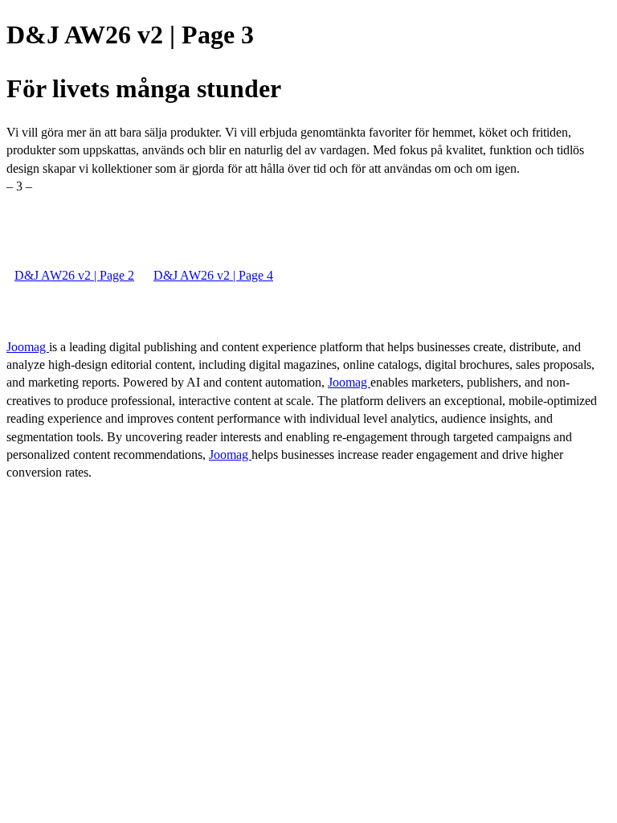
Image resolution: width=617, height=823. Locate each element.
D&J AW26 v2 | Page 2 (74, 275)
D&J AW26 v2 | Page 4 (213, 275)
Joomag (27, 347)
